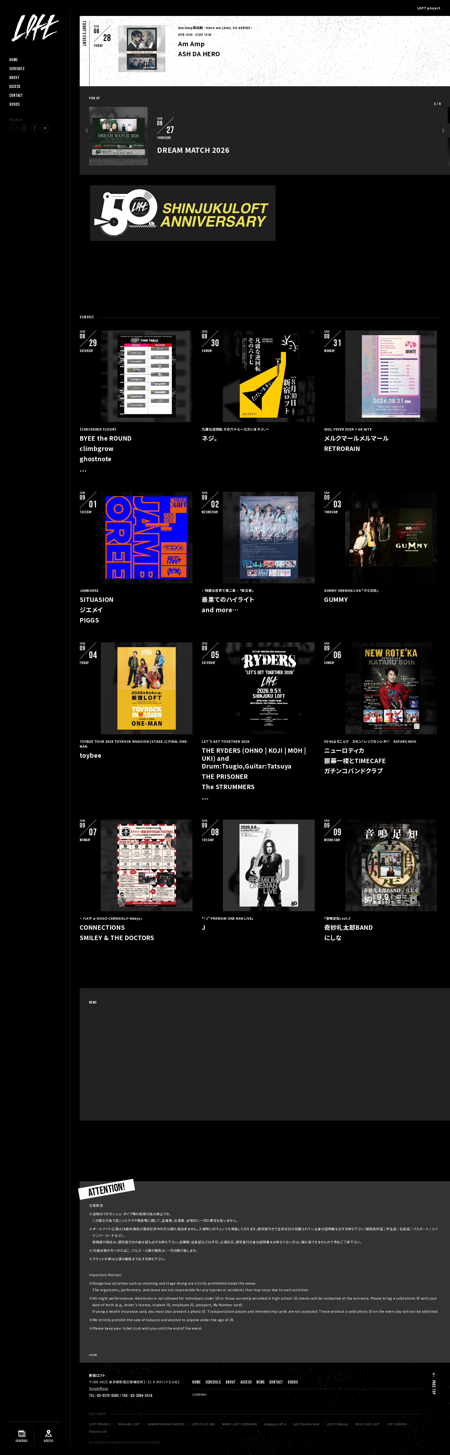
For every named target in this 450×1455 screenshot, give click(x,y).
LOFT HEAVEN (397, 1424)
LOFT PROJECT (100, 1424)
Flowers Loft (98, 1431)
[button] (87, 131)
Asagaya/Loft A (275, 1424)
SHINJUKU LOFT (129, 1424)
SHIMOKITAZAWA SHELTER (166, 1424)
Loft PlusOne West (306, 1424)
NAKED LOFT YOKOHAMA (239, 1424)
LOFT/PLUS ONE (203, 1424)
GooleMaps (98, 1388)
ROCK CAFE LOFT (368, 1424)
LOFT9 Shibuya (337, 1424)
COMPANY (199, 1394)
